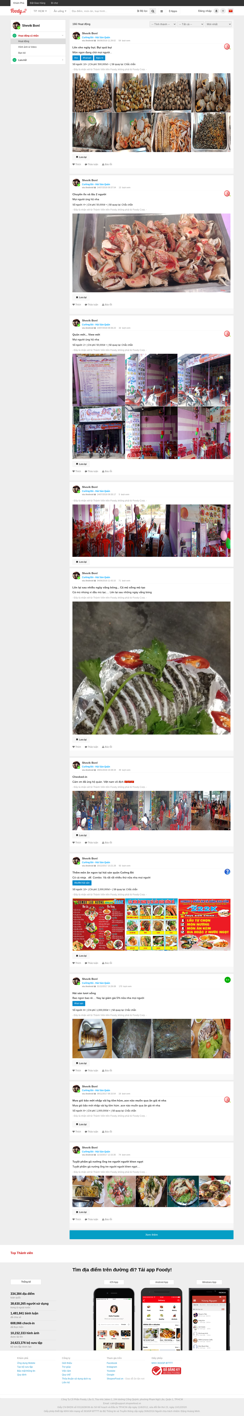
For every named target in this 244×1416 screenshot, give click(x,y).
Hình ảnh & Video (27, 47)
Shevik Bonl (90, 33)
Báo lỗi (108, 164)
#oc (76, 58)
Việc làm (66, 1371)
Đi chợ (54, 3)
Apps (173, 11)
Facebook (112, 1363)
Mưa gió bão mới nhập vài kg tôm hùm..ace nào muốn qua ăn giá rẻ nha (119, 1100)
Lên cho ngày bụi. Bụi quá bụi (92, 47)
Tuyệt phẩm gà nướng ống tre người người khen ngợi (107, 1161)
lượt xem (126, 40)
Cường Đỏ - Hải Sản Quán (96, 37)
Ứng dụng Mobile (26, 1363)
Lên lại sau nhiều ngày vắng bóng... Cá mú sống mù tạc (108, 587)
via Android (88, 40)
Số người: (77, 64)
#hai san (78, 1003)
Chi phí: (93, 64)
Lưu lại (83, 157)
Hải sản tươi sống (84, 993)
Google (110, 1374)
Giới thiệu (67, 1363)
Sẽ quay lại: (118, 64)
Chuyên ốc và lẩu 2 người (89, 194)
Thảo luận (93, 164)
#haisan (87, 58)
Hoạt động (23, 41)
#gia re (99, 58)
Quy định (21, 1374)
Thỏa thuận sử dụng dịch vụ (76, 1378)
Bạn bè (22, 53)
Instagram (112, 1367)
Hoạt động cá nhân (28, 35)
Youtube (111, 1371)
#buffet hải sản (82, 882)
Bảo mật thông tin (26, 1371)
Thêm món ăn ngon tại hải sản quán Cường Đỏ (103, 872)
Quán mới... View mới (86, 334)
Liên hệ (66, 1382)
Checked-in (79, 776)
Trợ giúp (66, 1367)
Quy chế (66, 1374)
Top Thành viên (21, 1253)
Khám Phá (18, 3)
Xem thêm (151, 1234)
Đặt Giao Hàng (37, 3)
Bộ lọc (143, 10)
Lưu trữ (22, 60)
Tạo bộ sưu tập (25, 1367)
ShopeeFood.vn (115, 1378)
